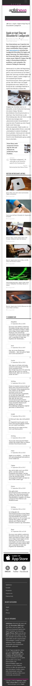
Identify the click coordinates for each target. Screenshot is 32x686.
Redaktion (9, 590)
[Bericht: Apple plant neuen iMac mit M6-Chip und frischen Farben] (18, 251)
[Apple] (20, 4)
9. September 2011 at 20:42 (18, 509)
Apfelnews (9, 585)
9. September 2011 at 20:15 (18, 452)
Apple (14, 23)
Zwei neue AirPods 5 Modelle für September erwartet (18, 215)
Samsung (15, 41)
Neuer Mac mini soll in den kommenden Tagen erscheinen (17, 193)
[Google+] (14, 4)
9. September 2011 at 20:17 (18, 467)
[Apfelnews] (17, 10)
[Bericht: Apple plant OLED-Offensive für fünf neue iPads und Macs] (18, 297)
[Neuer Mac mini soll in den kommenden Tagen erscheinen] (18, 183)
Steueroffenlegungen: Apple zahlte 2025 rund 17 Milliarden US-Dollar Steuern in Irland (17, 284)
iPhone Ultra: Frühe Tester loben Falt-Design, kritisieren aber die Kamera (16, 238)
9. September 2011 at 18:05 (18, 323)
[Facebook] (16, 4)
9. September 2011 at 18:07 (18, 347)
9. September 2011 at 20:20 (18, 488)
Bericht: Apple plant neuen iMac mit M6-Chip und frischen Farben (17, 260)
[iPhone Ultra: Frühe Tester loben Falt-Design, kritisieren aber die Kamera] (18, 228)
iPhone (8, 613)
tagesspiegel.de (14, 50)
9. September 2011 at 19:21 (18, 383)
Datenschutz (9, 596)
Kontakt (8, 587)
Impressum (9, 593)
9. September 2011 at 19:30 (18, 438)
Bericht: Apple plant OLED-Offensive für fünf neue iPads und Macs (18, 307)
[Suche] (25, 1)
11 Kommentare (25, 39)
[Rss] (11, 4)
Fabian (16, 38)
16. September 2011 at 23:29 (18, 531)
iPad (7, 610)
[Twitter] (18, 4)
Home (10, 23)
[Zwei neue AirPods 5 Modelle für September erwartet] (18, 206)
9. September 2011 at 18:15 (18, 362)
